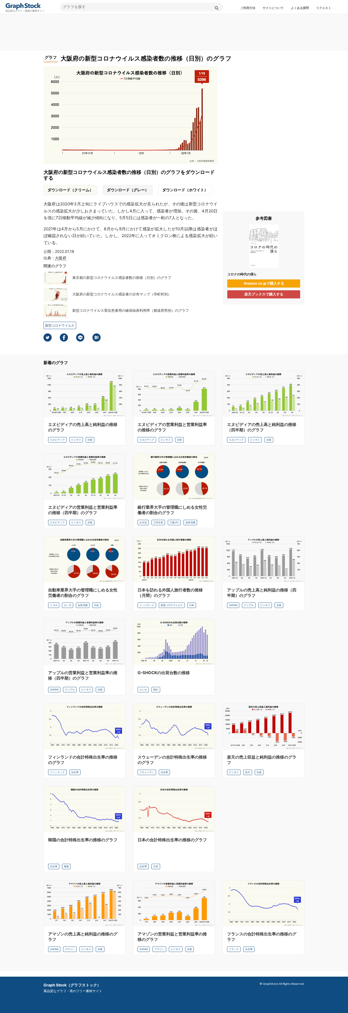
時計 (155, 689)
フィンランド (57, 772)
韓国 (66, 866)
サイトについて (273, 8)
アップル (249, 605)
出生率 (75, 772)
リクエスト (323, 8)
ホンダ (67, 605)
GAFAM (233, 605)
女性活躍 (190, 522)
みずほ (143, 522)
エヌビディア (57, 439)
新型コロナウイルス (59, 325)
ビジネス (76, 439)
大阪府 (60, 258)
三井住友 (158, 522)
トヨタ (53, 605)
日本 (191, 605)
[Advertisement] (174, 32)
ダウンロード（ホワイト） (185, 189)
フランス (234, 949)
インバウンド (146, 605)
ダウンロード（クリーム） (70, 189)
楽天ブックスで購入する (263, 294)
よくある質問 (300, 8)
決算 (90, 439)
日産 (96, 605)
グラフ (51, 57)
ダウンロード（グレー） (128, 189)
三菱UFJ (174, 522)
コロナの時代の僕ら (242, 274)
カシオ (143, 689)
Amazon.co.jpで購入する (264, 283)
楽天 (247, 772)
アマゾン (70, 949)
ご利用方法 (247, 8)
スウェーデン (146, 772)
